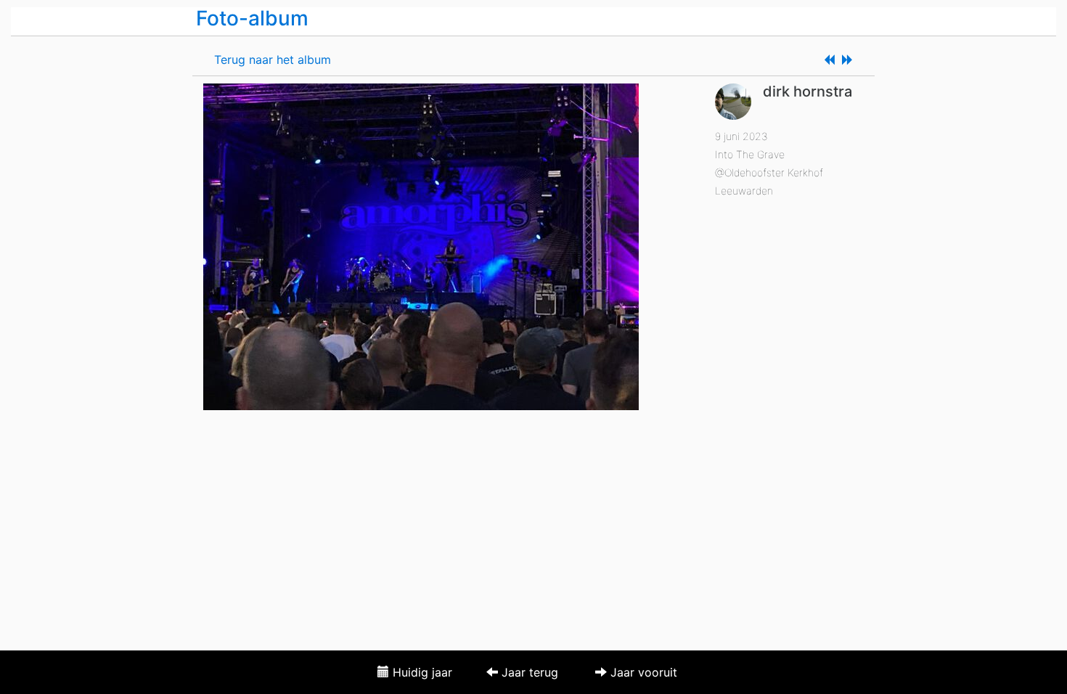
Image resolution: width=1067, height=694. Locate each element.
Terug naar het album (272, 59)
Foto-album (252, 18)
